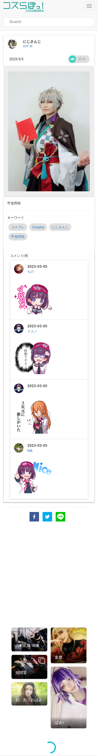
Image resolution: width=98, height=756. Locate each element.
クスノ (32, 331)
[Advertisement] (49, 575)
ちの (30, 271)
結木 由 (27, 46)
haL (30, 450)
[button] (49, 22)
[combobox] (33, 21)
